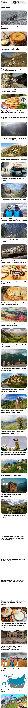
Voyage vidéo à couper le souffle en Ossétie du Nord (12, 495)
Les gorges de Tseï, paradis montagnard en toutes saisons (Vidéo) (13, 139)
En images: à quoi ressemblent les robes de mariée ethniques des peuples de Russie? (13, 602)
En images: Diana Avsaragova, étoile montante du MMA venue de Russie (12, 581)
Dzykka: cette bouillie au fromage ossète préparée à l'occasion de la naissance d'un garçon (13, 625)
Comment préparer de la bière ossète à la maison (13, 282)
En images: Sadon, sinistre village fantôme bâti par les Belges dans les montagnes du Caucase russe (12, 648)
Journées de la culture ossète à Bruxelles (14, 159)
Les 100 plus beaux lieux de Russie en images (12, 669)
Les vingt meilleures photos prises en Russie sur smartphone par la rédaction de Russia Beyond (13, 538)
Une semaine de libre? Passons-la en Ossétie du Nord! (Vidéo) (12, 90)
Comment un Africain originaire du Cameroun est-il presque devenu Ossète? (14, 219)
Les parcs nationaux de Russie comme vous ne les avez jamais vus (13, 324)
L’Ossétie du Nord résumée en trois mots (13, 199)
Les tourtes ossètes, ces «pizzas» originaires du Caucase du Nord (11, 48)
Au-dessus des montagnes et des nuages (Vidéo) (14, 118)
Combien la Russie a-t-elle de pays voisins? (11, 690)
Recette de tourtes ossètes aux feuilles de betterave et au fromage (13, 303)
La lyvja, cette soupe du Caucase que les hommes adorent (13, 560)
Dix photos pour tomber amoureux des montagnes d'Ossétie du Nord (13, 432)
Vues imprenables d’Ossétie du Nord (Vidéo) (12, 240)
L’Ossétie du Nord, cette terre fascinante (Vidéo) (13, 516)
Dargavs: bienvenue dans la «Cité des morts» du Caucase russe (12, 390)
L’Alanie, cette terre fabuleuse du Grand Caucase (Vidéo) (13, 345)
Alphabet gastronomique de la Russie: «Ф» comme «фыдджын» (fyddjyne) (13, 111)
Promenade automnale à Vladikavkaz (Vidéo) (12, 179)
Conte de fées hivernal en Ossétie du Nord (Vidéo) (12, 27)
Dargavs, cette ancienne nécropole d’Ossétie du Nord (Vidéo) (12, 69)
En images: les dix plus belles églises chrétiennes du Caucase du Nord (12, 411)
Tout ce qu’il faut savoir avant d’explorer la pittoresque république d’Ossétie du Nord (13, 454)
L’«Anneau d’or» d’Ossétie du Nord (11, 475)
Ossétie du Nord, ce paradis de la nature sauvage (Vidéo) (13, 369)
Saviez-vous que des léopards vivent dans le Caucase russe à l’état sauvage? (13, 261)
